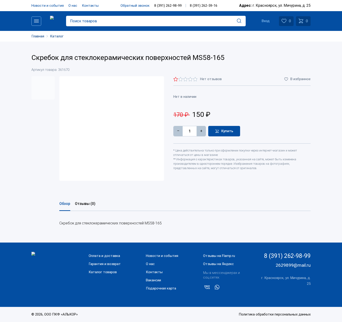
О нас (72, 5)
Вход (266, 21)
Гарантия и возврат (105, 264)
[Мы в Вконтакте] (207, 288)
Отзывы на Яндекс (218, 264)
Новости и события (47, 5)
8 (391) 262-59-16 (203, 5)
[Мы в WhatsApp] (217, 288)
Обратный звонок (135, 5)
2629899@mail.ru (293, 265)
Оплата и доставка (104, 256)
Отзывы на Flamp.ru (219, 256)
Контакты (90, 5)
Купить (227, 131)
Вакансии (153, 280)
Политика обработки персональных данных (275, 314)
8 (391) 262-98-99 (168, 5)
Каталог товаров (103, 272)
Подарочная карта (161, 288)
